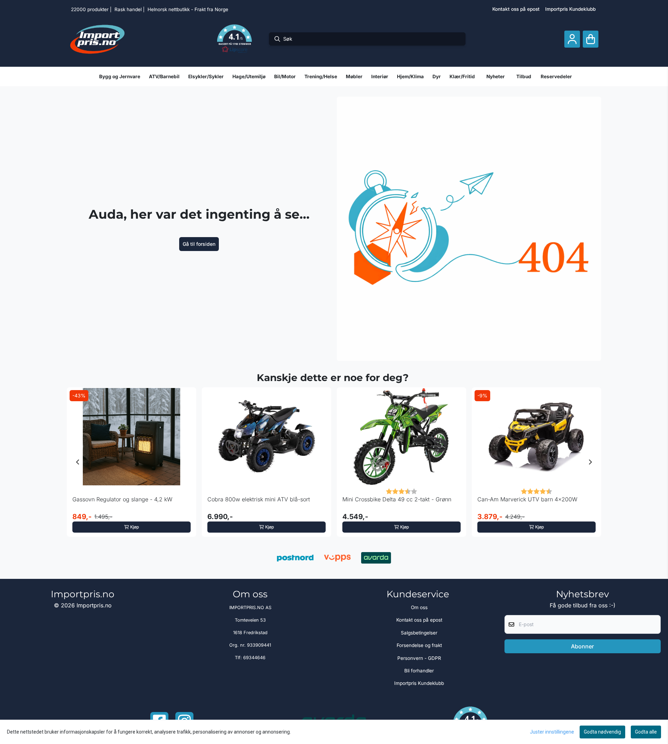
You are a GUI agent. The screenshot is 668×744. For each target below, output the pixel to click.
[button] (234, 39)
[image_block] (469, 229)
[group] (131, 462)
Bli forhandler (419, 670)
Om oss (419, 607)
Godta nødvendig (602, 732)
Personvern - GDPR (419, 658)
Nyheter (495, 76)
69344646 (254, 657)
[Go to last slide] (78, 462)
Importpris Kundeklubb (570, 9)
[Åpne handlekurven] (590, 39)
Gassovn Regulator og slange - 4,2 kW (122, 499)
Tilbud (523, 76)
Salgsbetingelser (419, 633)
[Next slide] (590, 462)
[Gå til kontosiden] (572, 39)
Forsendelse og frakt (419, 645)
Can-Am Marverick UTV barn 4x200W (527, 499)
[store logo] (97, 39)
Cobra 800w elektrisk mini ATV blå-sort (258, 499)
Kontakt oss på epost (516, 9)
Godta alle (646, 732)
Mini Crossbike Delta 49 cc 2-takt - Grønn (396, 499)
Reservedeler (556, 76)
